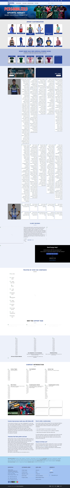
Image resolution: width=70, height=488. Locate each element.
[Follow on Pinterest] (17, 482)
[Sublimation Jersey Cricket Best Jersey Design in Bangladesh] (58, 105)
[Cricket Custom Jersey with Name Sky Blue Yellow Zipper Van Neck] (50, 168)
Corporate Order (30, 3)
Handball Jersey (13, 459)
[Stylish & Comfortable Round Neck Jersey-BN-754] (50, 215)
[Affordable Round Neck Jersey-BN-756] (42, 215)
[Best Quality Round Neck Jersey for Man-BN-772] (25, 207)
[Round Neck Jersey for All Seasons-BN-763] (25, 215)
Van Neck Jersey (34, 460)
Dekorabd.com (54, 475)
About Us (37, 470)
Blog (56, 0)
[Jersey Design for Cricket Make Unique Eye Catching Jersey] (42, 96)
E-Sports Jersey (26, 459)
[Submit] (61, 3)
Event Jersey (18, 459)
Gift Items (36, 3)
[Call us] (15, 482)
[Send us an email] (14, 482)
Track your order (52, 0)
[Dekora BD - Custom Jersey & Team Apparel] (11, 3)
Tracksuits (50, 460)
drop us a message (44, 446)
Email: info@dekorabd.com (13, 479)
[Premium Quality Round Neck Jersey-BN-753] (58, 215)
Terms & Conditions (39, 475)
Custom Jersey (18, 3)
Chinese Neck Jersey (55, 459)
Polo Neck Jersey (48, 459)
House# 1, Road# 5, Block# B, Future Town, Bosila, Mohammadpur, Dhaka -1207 (13, 473)
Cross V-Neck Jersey (22, 460)
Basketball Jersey (25, 473)
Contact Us (23, 458)
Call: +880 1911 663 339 (12, 476)
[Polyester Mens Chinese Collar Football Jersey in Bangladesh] (42, 165)
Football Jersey (55, 458)
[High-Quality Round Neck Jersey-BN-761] (58, 207)
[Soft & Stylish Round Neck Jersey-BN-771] (33, 207)
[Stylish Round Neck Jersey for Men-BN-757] (33, 215)
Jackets (47, 460)
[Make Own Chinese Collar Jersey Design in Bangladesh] (58, 171)
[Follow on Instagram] (10, 482)
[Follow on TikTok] (12, 482)
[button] (58, 1)
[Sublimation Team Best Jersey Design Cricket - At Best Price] (25, 111)
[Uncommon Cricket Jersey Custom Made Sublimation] (33, 106)
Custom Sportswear (37, 459)
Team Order (24, 3)
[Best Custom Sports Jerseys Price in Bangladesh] (33, 171)
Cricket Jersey (49, 458)
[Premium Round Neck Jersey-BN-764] (50, 207)
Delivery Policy (38, 479)
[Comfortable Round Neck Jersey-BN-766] (42, 207)
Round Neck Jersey (28, 460)
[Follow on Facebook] (9, 482)
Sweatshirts (54, 460)
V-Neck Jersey (16, 460)
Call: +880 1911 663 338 (12, 478)
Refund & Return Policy (40, 477)
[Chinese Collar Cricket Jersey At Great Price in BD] (50, 96)
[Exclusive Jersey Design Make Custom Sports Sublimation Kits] (25, 173)
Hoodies (44, 460)
